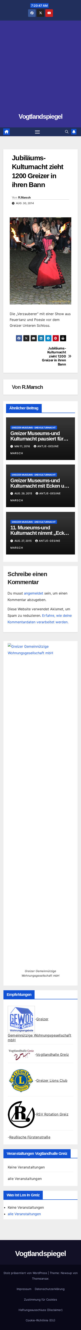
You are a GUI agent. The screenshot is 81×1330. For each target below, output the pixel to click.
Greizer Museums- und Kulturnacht (34, 427)
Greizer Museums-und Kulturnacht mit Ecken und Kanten (40, 486)
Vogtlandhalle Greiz (52, 1054)
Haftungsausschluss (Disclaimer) (41, 1310)
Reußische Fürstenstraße (29, 1137)
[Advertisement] (40, 68)
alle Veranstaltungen (25, 1178)
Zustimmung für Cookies (40, 1299)
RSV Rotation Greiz (52, 1114)
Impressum (24, 1289)
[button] (66, 132)
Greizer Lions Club (51, 1080)
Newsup (66, 1273)
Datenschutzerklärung (50, 1289)
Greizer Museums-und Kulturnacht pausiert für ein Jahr (36, 438)
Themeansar (40, 1278)
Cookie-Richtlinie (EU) (40, 1320)
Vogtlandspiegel (40, 116)
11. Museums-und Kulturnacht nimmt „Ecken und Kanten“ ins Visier (40, 533)
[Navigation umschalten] (37, 132)
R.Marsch (24, 197)
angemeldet (33, 593)
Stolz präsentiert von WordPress (25, 1273)
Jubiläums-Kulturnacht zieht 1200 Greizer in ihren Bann (54, 356)
